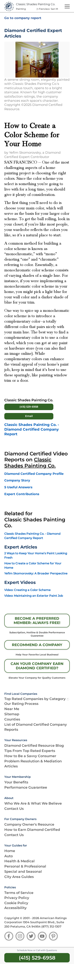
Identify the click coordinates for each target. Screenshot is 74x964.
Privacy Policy (16, 898)
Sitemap (11, 714)
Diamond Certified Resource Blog (34, 745)
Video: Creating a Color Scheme (27, 590)
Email (29, 416)
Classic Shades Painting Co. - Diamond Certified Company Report (31, 429)
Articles (11, 766)
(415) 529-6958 (29, 406)
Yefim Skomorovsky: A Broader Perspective (36, 573)
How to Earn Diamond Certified (32, 829)
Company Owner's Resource (29, 824)
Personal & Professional (25, 866)
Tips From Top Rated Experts (29, 751)
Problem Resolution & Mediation (33, 761)
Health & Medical (19, 861)
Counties (12, 719)
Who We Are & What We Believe (33, 803)
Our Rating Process (21, 703)
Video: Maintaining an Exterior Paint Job (33, 595)
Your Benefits (16, 782)
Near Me (11, 709)
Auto (8, 856)
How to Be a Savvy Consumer (30, 756)
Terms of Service (18, 892)
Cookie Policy (16, 903)
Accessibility (15, 908)
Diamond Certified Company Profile (34, 474)
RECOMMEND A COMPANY (37, 645)
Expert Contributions (21, 494)
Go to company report (22, 18)
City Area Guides (19, 877)
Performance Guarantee (25, 787)
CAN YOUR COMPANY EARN (37, 666)
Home (9, 851)
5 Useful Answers (18, 487)
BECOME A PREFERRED (37, 620)
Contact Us (14, 808)
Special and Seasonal (23, 871)
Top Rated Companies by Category (35, 699)
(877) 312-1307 (51, 926)
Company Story (17, 480)
